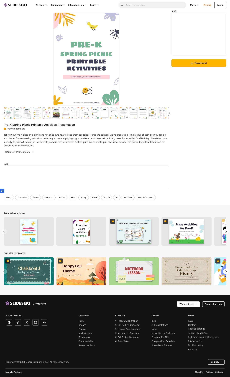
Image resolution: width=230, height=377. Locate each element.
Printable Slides (86, 341)
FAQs (190, 321)
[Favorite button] (105, 17)
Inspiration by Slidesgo (163, 333)
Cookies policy (195, 345)
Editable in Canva (145, 197)
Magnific (199, 372)
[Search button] (122, 5)
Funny (9, 197)
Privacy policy (195, 341)
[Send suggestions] (2, 191)
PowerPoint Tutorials (161, 345)
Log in (220, 5)
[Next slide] (114, 59)
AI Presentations (159, 325)
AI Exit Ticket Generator (127, 337)
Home (81, 321)
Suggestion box (213, 304)
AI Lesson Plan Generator (128, 329)
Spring (83, 197)
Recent (82, 325)
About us (192, 349)
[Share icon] (114, 17)
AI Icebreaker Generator (127, 333)
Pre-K (94, 197)
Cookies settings (196, 328)
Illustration (22, 197)
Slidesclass (84, 337)
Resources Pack (87, 345)
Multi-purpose (86, 333)
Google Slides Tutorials (163, 341)
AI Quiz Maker (122, 341)
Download (200, 63)
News (154, 329)
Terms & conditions (197, 333)
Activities (128, 197)
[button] (169, 113)
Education (48, 197)
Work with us (186, 304)
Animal (62, 197)
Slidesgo (219, 372)
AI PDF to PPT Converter (127, 325)
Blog (153, 321)
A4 (117, 197)
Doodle (106, 197)
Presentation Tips (160, 337)
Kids (73, 197)
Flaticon (209, 372)
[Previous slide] (4, 232)
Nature (35, 197)
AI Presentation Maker (126, 321)
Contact (192, 325)
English (215, 362)
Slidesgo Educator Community (203, 337)
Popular (82, 329)
